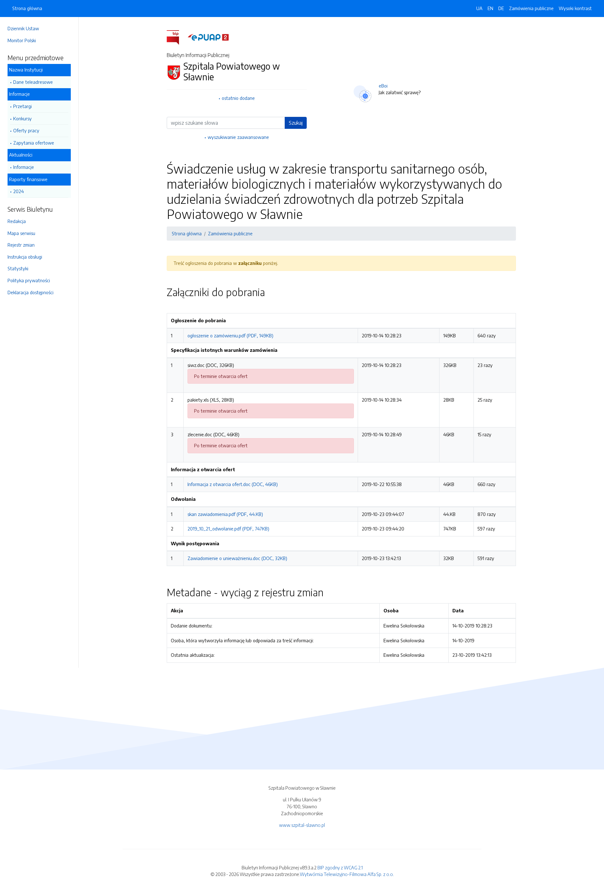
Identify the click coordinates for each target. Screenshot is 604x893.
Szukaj (296, 123)
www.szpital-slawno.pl (302, 825)
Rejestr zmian (21, 245)
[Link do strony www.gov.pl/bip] (177, 37)
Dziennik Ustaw (23, 28)
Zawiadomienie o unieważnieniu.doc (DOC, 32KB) (237, 558)
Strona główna (27, 8)
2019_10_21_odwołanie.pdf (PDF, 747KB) (228, 528)
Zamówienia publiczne (531, 8)
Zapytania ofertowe (33, 143)
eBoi (383, 86)
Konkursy (22, 118)
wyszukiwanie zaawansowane (238, 137)
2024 (18, 191)
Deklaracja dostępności (30, 292)
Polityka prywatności (29, 280)
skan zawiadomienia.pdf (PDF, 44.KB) (225, 514)
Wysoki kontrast (575, 8)
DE (501, 8)
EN (490, 8)
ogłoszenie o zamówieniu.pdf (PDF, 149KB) (230, 335)
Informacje (23, 167)
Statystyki (18, 268)
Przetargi (22, 106)
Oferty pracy (26, 130)
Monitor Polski (22, 40)
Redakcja (17, 221)
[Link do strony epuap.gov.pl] (208, 37)
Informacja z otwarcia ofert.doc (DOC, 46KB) (232, 484)
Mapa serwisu (21, 233)
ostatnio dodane (238, 98)
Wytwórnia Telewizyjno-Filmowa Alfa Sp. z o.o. (347, 874)
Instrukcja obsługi (25, 257)
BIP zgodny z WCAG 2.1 (340, 867)
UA (479, 8)
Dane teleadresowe (33, 82)
